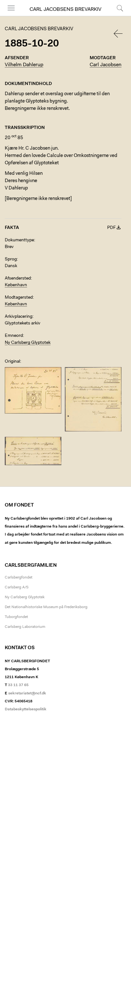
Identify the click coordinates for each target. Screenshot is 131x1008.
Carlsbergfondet (18, 577)
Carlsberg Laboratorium (25, 627)
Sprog (11, 259)
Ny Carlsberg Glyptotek (28, 343)
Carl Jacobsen (105, 64)
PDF (111, 228)
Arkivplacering (18, 317)
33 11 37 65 (18, 685)
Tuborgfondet (16, 617)
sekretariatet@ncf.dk (27, 693)
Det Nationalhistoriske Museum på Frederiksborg (46, 607)
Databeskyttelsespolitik (25, 709)
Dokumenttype (19, 240)
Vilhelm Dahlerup (24, 64)
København (16, 285)
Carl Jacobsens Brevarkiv (65, 9)
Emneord (14, 336)
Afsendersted (18, 278)
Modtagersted (19, 297)
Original (12, 361)
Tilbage (118, 33)
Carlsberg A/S (17, 587)
